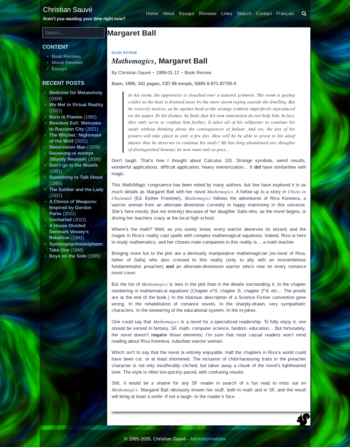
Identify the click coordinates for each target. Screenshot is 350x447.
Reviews (208, 13)
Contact (264, 13)
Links (226, 13)
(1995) (75, 256)
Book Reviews (66, 56)
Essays (186, 13)
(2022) (67, 219)
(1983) (73, 117)
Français (285, 13)
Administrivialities (208, 439)
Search (244, 13)
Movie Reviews (67, 62)
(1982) (69, 231)
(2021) (73, 207)
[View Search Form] (304, 14)
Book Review (124, 53)
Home (152, 13)
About (168, 13)
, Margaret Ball (160, 61)
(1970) (74, 147)
